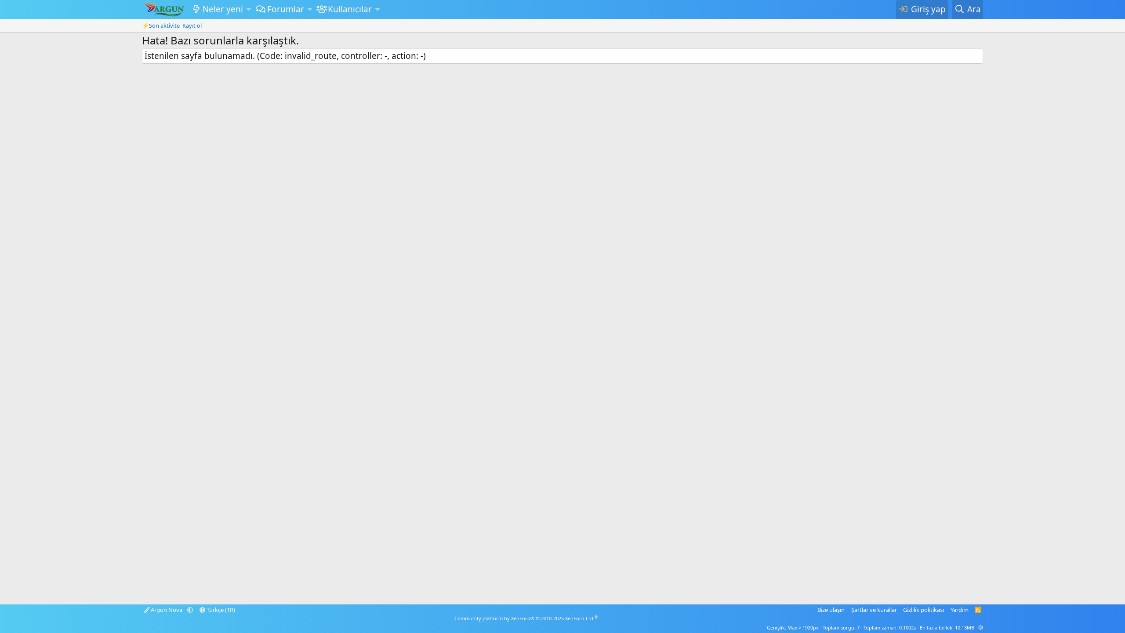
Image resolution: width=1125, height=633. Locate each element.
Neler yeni (223, 9)
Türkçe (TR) (220, 610)
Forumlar (285, 9)
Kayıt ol (192, 25)
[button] (248, 9)
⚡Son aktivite (161, 25)
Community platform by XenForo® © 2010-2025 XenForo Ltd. (526, 618)
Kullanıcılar (350, 9)
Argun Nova (166, 610)
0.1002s (907, 627)
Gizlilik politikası (923, 610)
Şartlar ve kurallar (874, 610)
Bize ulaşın (831, 610)
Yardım (960, 610)
